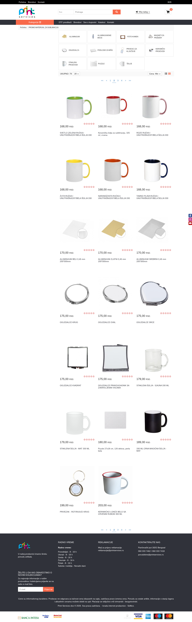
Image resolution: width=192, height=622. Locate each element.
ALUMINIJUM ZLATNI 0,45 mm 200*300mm (112, 260)
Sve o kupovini (89, 22)
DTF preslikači (65, 22)
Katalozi (101, 22)
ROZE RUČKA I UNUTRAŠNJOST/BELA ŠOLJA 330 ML (152, 135)
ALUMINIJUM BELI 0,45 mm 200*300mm (72, 260)
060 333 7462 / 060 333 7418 (151, 551)
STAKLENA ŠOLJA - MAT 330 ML (75, 448)
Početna (22, 2)
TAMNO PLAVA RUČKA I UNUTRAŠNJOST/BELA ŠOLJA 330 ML (152, 198)
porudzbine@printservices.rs (151, 554)
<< (102, 80)
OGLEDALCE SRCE (145, 322)
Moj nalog (143, 12)
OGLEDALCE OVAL (107, 322)
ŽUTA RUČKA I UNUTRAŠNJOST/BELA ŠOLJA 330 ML (76, 198)
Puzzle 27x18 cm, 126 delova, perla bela (114, 449)
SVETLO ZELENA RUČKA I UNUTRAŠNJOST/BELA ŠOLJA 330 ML (76, 135)
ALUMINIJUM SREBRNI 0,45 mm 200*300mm (151, 260)
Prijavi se (48, 589)
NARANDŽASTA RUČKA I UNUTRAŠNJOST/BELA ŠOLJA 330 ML (114, 198)
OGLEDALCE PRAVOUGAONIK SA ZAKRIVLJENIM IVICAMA (113, 386)
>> (130, 80)
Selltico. (130, 606)
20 (75, 74)
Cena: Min (154, 74)
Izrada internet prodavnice (114, 606)
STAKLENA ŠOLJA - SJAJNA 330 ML (152, 385)
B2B (169, 2)
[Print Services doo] (27, 12)
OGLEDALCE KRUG (69, 322)
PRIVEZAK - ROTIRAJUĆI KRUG (74, 512)
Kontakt (41, 2)
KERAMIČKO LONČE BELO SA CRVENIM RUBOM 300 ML (112, 513)
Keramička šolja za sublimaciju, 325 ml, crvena (114, 134)
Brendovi (32, 2)
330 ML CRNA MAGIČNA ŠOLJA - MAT (151, 449)
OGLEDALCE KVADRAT (70, 385)
